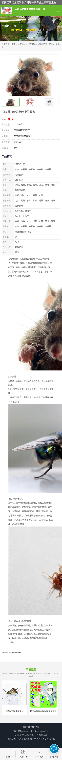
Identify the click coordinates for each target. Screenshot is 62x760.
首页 (14, 44)
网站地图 (51, 739)
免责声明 (32, 739)
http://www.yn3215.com (11, 653)
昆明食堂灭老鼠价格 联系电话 (16, 711)
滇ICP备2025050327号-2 (39, 731)
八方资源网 (23, 739)
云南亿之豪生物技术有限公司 (25, 735)
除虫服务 (32, 44)
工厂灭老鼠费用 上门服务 (46, 711)
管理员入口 (41, 739)
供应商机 (22, 44)
